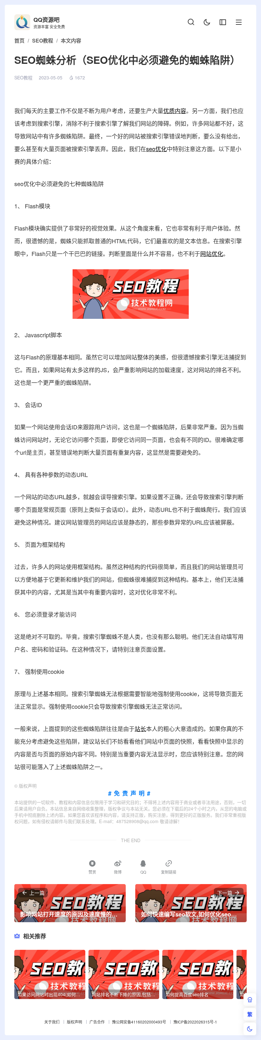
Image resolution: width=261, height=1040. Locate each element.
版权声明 (74, 1021)
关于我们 (52, 1021)
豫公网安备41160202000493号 (139, 1021)
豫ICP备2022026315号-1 (195, 1021)
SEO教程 (23, 77)
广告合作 (97, 1021)
